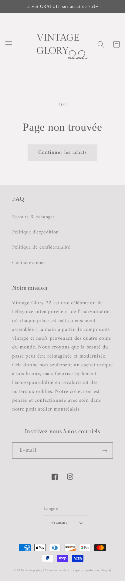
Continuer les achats (62, 152)
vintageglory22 (36, 570)
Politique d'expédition (35, 232)
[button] (8, 44)
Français (59, 523)
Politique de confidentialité (41, 247)
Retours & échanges (33, 217)
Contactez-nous (29, 263)
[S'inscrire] (105, 450)
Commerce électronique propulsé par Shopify (79, 570)
